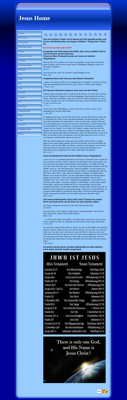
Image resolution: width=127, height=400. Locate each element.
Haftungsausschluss (24, 129)
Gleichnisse (22, 70)
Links (20, 102)
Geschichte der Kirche (25, 65)
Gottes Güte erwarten (25, 47)
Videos (20, 88)
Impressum (21, 125)
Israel (20, 74)
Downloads (21, 93)
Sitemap (20, 134)
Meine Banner (22, 106)
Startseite (21, 33)
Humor (20, 79)
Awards (20, 115)
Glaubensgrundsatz (24, 111)
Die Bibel (21, 51)
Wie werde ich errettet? (25, 56)
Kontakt (20, 120)
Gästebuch (21, 97)
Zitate (20, 83)
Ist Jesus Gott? (23, 42)
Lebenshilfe (21, 61)
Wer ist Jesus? (23, 38)
